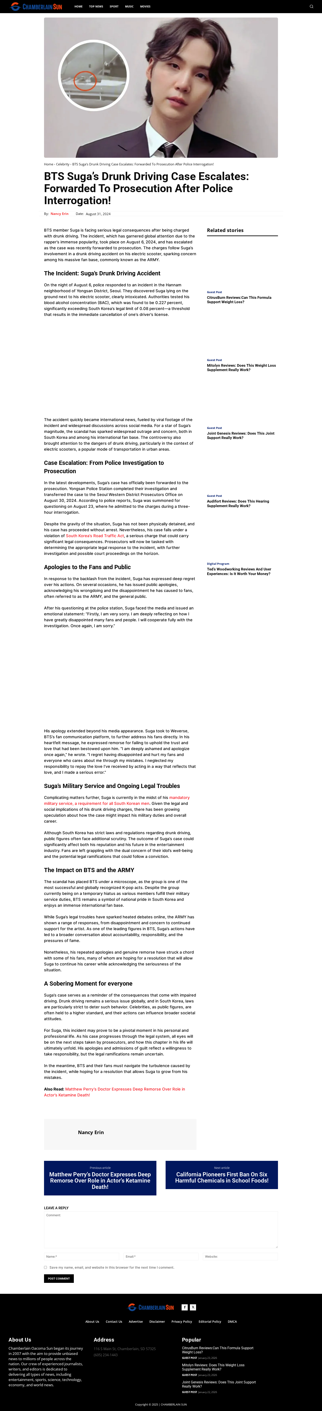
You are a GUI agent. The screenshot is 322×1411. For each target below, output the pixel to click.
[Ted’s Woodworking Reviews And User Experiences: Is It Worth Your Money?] (242, 536)
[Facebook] (48, 1110)
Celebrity (62, 164)
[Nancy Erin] (60, 1133)
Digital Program (218, 563)
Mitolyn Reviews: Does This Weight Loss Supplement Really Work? (241, 367)
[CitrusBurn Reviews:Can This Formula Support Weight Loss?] (242, 264)
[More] (89, 1110)
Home (48, 164)
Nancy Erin (60, 214)
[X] (58, 1110)
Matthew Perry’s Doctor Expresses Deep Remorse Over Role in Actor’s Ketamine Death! (100, 1180)
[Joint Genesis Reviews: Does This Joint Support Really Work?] (242, 400)
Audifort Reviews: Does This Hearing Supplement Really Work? (238, 503)
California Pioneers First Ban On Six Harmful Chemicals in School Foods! (222, 1177)
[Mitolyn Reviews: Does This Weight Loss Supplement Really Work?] (242, 332)
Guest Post (214, 292)
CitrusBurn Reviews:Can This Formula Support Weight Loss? (239, 299)
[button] (311, 6)
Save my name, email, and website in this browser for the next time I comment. (112, 1267)
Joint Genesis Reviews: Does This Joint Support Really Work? (240, 435)
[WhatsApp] (78, 1110)
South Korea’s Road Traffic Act (95, 535)
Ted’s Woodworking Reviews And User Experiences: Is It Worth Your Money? (239, 571)
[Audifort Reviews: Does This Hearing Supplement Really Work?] (242, 468)
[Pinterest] (68, 1110)
